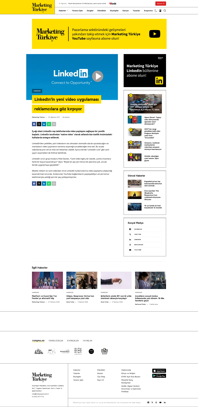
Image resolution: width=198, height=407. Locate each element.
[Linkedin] (165, 402)
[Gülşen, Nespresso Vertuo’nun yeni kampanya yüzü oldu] (81, 280)
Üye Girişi (101, 377)
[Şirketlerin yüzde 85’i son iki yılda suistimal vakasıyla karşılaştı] (116, 280)
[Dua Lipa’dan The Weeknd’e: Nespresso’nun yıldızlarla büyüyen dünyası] (135, 195)
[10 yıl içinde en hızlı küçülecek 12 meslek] (135, 207)
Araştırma (148, 11)
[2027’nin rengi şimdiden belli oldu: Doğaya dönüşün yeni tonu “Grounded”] (135, 132)
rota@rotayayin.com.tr (40, 394)
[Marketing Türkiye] (43, 7)
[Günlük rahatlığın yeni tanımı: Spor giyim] (135, 157)
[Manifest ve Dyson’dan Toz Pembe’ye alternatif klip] (47, 280)
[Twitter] (152, 402)
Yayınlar (87, 341)
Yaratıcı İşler (77, 11)
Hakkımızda (126, 370)
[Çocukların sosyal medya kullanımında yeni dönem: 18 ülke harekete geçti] (150, 280)
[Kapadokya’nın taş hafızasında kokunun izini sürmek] (135, 184)
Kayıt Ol (100, 380)
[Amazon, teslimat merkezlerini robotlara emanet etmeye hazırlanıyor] (135, 145)
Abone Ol (161, 3)
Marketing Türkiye (38, 117)
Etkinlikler (102, 11)
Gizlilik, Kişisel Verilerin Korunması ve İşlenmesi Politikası (131, 389)
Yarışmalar (38, 341)
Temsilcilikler (55, 341)
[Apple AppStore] (159, 372)
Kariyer (126, 11)
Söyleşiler (114, 11)
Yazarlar (136, 11)
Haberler (62, 11)
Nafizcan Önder (140, 304)
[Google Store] (159, 377)
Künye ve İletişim (128, 373)
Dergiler (90, 11)
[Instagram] (156, 402)
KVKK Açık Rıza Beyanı (130, 377)
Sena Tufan (70, 302)
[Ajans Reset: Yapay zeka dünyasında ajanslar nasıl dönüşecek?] (135, 120)
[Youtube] (160, 402)
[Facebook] (148, 402)
